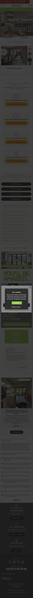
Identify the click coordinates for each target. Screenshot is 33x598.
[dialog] (16, 299)
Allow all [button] (17, 303)
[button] (16, 307)
